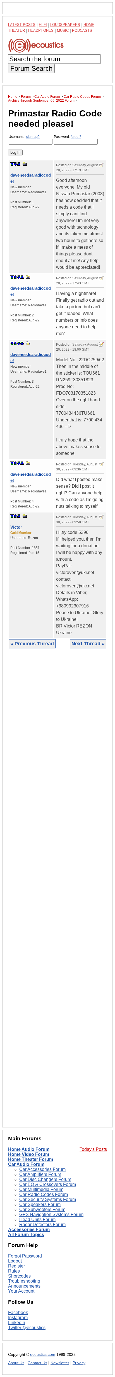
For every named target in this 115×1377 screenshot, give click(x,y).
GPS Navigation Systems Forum (51, 1214)
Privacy (79, 1363)
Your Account (21, 1291)
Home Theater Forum (30, 1159)
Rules (14, 1271)
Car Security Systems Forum (47, 1199)
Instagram (18, 1317)
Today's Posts (93, 1149)
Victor (16, 527)
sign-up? (33, 137)
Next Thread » (88, 643)
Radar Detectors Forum (42, 1224)
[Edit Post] (101, 165)
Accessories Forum (29, 1229)
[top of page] (12, 164)
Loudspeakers (65, 25)
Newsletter (60, 1363)
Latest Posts (21, 25)
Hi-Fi (43, 25)
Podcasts (82, 30)
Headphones (41, 30)
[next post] (15, 164)
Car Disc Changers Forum (45, 1179)
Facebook (18, 1312)
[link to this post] (25, 164)
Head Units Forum (37, 1219)
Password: (67, 137)
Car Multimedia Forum (41, 1189)
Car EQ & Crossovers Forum (47, 1184)
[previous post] (15, 277)
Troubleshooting (24, 1281)
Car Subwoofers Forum (42, 1209)
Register (16, 1266)
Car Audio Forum (26, 1164)
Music (63, 30)
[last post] (18, 164)
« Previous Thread (32, 643)
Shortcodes (19, 1276)
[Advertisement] (57, 892)
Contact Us (37, 1363)
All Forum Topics (26, 1234)
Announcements (24, 1286)
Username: (24, 137)
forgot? (76, 137)
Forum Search (31, 68)
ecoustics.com (42, 1354)
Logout (15, 1261)
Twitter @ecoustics (26, 1327)
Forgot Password (25, 1256)
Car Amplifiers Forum (40, 1174)
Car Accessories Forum (42, 1169)
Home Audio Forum (28, 1149)
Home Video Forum (28, 1154)
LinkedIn (16, 1322)
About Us (16, 1363)
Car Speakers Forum (40, 1204)
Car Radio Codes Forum (43, 1194)
